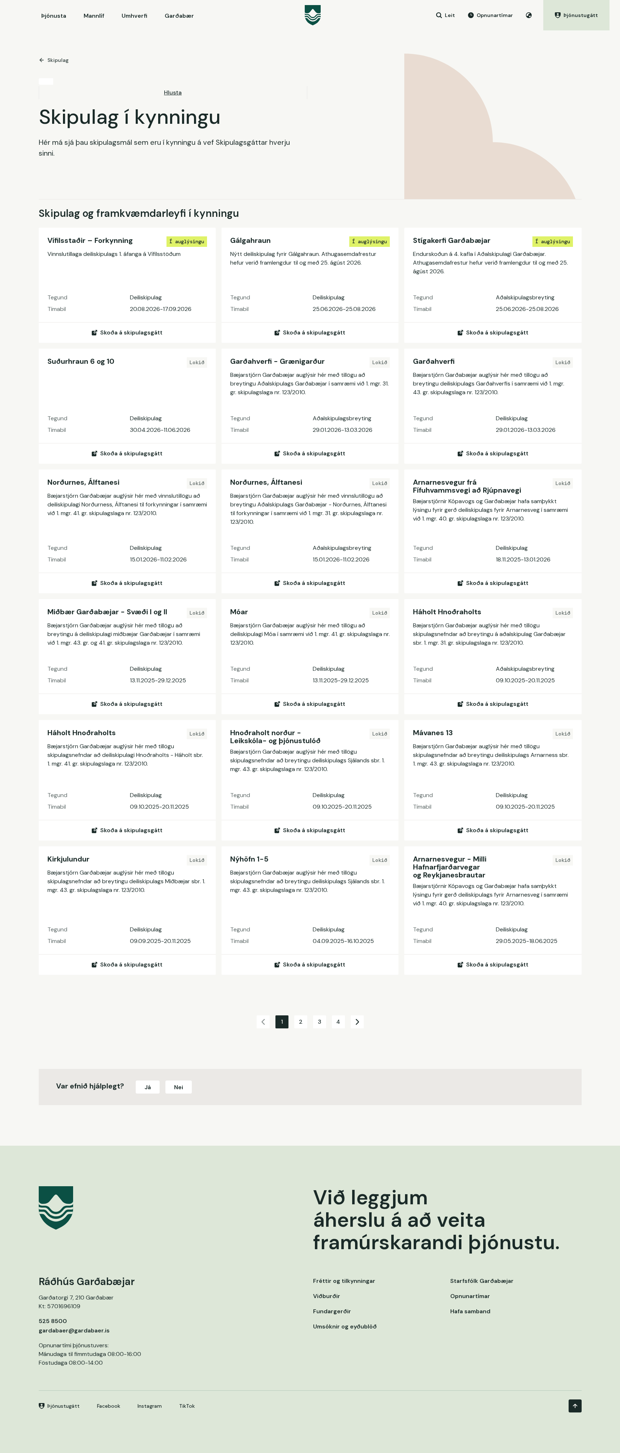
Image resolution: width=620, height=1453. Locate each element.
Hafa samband (470, 1311)
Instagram (150, 1406)
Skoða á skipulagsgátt (131, 332)
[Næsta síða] (357, 1021)
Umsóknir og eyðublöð (345, 1326)
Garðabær (179, 16)
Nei (178, 1087)
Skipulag (58, 60)
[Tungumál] (529, 15)
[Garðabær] (313, 15)
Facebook (108, 1406)
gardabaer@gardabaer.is (74, 1330)
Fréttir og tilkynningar (344, 1281)
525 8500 (53, 1321)
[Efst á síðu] (575, 1405)
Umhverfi (134, 16)
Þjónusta (53, 16)
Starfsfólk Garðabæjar (482, 1281)
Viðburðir (326, 1296)
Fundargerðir (332, 1311)
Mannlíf (94, 16)
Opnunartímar (470, 1296)
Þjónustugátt (63, 1406)
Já (147, 1087)
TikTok (187, 1406)
